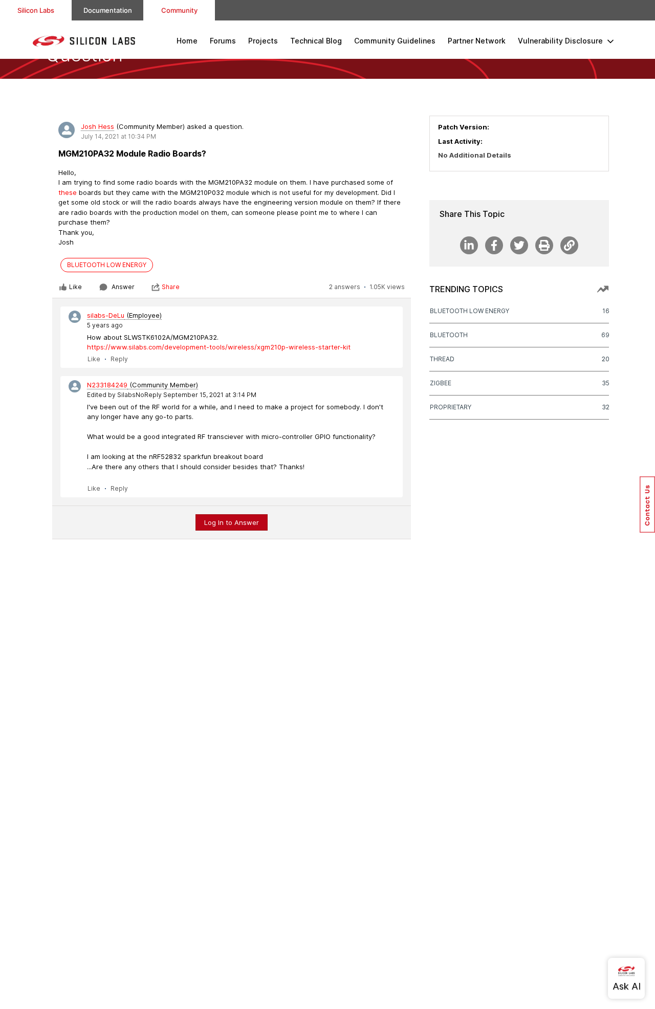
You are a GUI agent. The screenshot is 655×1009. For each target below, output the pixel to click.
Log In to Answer (231, 522)
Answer (123, 287)
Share (171, 287)
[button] (647, 504)
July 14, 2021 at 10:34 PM (118, 136)
